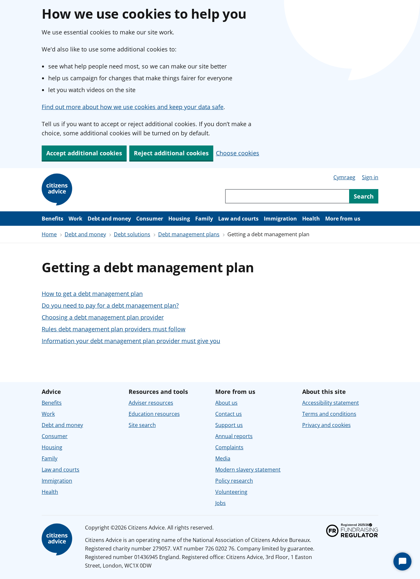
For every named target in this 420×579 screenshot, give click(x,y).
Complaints (229, 447)
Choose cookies (237, 153)
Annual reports (234, 436)
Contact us (228, 413)
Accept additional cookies (84, 153)
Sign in (370, 177)
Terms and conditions (329, 413)
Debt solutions (132, 234)
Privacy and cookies (326, 425)
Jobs (220, 503)
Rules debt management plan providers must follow (113, 329)
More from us (342, 218)
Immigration (280, 218)
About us (226, 402)
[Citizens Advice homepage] (58, 539)
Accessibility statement (330, 402)
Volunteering (231, 491)
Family (204, 218)
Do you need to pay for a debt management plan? (110, 305)
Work (75, 218)
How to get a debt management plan (92, 294)
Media (222, 458)
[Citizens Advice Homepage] (58, 189)
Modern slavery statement (248, 469)
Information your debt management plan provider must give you (131, 341)
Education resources (154, 413)
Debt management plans (189, 234)
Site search (142, 425)
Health (311, 218)
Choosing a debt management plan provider (103, 317)
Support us (229, 425)
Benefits (52, 218)
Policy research (234, 480)
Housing (179, 218)
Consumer (149, 218)
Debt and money (109, 218)
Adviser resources (151, 402)
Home (49, 234)
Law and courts (238, 218)
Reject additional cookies (171, 153)
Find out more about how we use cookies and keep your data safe (132, 107)
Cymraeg (344, 177)
